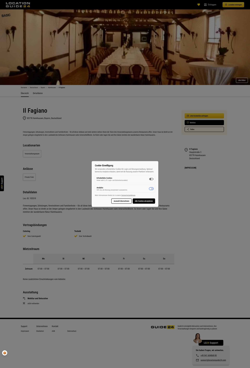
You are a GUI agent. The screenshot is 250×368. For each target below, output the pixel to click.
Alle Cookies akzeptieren (144, 201)
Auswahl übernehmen (121, 201)
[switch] (151, 179)
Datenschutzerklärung (128, 195)
